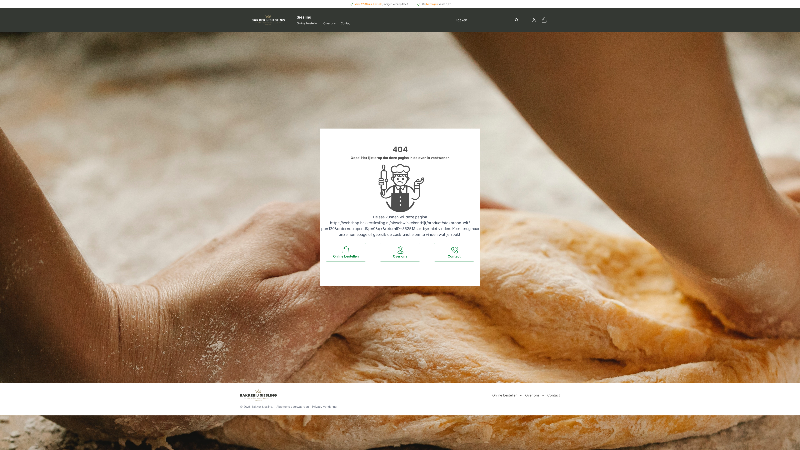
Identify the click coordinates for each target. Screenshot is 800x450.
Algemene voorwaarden (292, 406)
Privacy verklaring (324, 406)
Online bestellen (307, 23)
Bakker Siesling (261, 406)
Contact (346, 23)
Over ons (329, 23)
